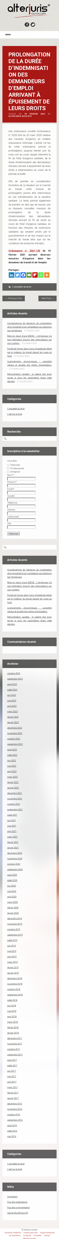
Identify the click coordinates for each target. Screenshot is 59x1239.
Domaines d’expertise (13, 1233)
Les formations (15, 1235)
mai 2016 (11, 1136)
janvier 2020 (13, 913)
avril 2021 (11, 831)
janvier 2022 (13, 788)
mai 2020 (11, 891)
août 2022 (12, 749)
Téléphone (12, 503)
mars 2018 (12, 1022)
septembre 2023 (15, 679)
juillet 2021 (12, 815)
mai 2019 (11, 951)
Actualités (37, 1235)
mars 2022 (12, 777)
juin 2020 (11, 886)
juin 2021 (11, 820)
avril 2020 (11, 897)
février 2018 (12, 1027)
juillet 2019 (12, 940)
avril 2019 (11, 956)
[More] (46, 275)
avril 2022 (11, 771)
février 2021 (12, 842)
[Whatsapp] (41, 275)
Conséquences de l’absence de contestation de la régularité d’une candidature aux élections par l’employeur (29, 327)
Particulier (15, 465)
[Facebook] (23, 275)
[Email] (29, 275)
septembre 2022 (15, 744)
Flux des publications (17, 1202)
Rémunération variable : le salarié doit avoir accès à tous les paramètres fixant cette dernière (29, 378)
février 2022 (12, 782)
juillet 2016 (12, 1131)
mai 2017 (11, 1076)
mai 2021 (11, 826)
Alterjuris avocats (20, 116)
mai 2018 (11, 1011)
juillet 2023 (12, 690)
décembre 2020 (14, 853)
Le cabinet (27, 1235)
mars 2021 (12, 837)
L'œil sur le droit (14, 414)
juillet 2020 (12, 880)
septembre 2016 (15, 1120)
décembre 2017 (14, 1038)
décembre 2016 (14, 1104)
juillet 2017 (12, 1065)
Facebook (27, 24)
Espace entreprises (47, 1233)
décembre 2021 (14, 793)
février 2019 (12, 967)
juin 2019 (11, 946)
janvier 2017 (13, 1098)
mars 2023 (12, 711)
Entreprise (15, 472)
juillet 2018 (12, 1000)
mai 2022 (11, 766)
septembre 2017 (15, 1055)
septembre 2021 (15, 809)
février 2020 (12, 907)
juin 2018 (11, 1005)
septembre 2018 (15, 995)
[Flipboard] (35, 275)
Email (10, 489)
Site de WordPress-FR (17, 1213)
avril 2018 (11, 1016)
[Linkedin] (11, 275)
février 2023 (12, 717)
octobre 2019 (13, 929)
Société (10, 496)
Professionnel (17, 468)
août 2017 (12, 1060)
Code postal (13, 516)
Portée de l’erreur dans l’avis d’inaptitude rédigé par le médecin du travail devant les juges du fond (29, 352)
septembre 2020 (15, 869)
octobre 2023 (13, 673)
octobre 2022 (13, 739)
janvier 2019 (13, 973)
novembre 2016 (14, 1109)
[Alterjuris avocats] (29, 17)
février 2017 (12, 1093)
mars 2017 (12, 1087)
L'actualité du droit (21, 287)
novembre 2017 (14, 1044)
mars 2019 (12, 962)
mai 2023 (11, 700)
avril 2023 (11, 706)
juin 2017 (11, 1071)
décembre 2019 (14, 918)
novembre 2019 (14, 924)
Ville (9, 523)
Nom (10, 475)
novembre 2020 (14, 858)
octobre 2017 (13, 1049)
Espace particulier (31, 1233)
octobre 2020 (13, 864)
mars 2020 (12, 902)
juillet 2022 (12, 755)
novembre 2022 (14, 733)
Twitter (33, 24)
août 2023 (12, 684)
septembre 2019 (15, 935)
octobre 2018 (13, 989)
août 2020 (12, 875)
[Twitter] (17, 275)
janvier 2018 (13, 1033)
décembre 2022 (14, 728)
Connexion (12, 1196)
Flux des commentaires (18, 1207)
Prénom (11, 482)
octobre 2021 (13, 804)
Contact (47, 1235)
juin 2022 (11, 760)
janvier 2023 (13, 722)
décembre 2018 (14, 978)
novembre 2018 (14, 984)
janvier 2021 (13, 848)
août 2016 (12, 1125)
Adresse (11, 510)
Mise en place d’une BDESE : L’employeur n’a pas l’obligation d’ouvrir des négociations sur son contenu (29, 340)
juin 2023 (11, 695)
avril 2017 (11, 1082)
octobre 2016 (13, 1114)
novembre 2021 (14, 799)
